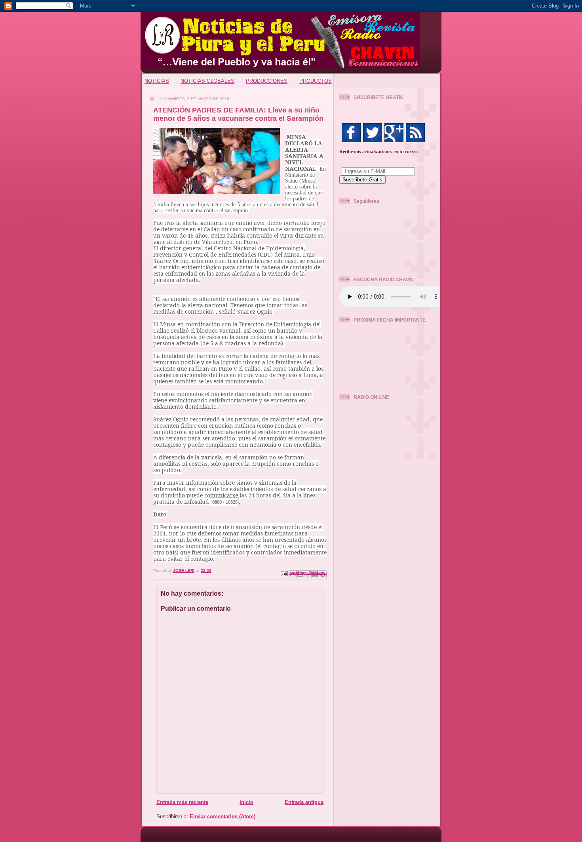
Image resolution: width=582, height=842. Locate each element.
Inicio (246, 802)
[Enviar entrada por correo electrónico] (284, 573)
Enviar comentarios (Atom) (222, 816)
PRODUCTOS (315, 81)
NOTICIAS (157, 81)
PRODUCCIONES (266, 81)
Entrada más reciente (182, 802)
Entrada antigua (304, 802)
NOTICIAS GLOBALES (207, 81)
